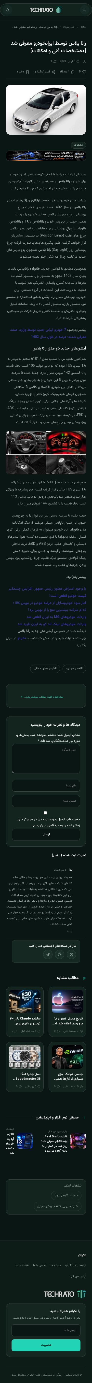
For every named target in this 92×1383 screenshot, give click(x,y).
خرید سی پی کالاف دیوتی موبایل (57, 1206)
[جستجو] (7, 9)
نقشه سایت (21, 1265)
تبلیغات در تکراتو (75, 1265)
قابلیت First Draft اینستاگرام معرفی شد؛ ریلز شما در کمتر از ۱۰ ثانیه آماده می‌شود (54, 1143)
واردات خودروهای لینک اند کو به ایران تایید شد (51, 624)
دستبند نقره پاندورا (66, 1195)
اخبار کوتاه (69, 27)
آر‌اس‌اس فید (78, 1276)
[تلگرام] (48, 954)
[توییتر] (71, 954)
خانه (83, 27)
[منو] (84, 9)
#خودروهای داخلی (45, 668)
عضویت (46, 1345)
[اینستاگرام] (59, 954)
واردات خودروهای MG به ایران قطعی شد (56, 617)
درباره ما (56, 1265)
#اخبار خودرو (74, 668)
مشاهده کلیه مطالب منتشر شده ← (42, 697)
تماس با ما (39, 1265)
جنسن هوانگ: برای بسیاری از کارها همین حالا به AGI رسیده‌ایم (68, 1079)
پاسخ (69, 932)
